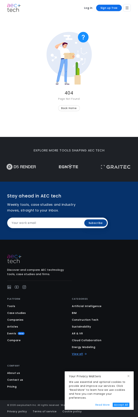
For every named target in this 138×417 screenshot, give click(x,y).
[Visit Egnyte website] (65, 167)
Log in (88, 8)
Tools (11, 306)
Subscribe (96, 223)
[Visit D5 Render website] (18, 167)
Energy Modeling (83, 347)
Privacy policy (17, 411)
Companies (15, 320)
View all (77, 354)
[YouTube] (17, 287)
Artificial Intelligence (87, 306)
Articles (12, 326)
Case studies (16, 313)
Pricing (12, 386)
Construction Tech (85, 320)
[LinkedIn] (9, 287)
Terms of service (45, 411)
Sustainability (81, 326)
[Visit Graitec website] (112, 167)
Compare (14, 340)
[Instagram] (24, 287)
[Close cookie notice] (128, 376)
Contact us (15, 380)
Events (15, 333)
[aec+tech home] (13, 8)
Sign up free (109, 8)
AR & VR (77, 333)
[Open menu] (127, 8)
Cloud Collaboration (86, 340)
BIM (74, 313)
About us (13, 373)
